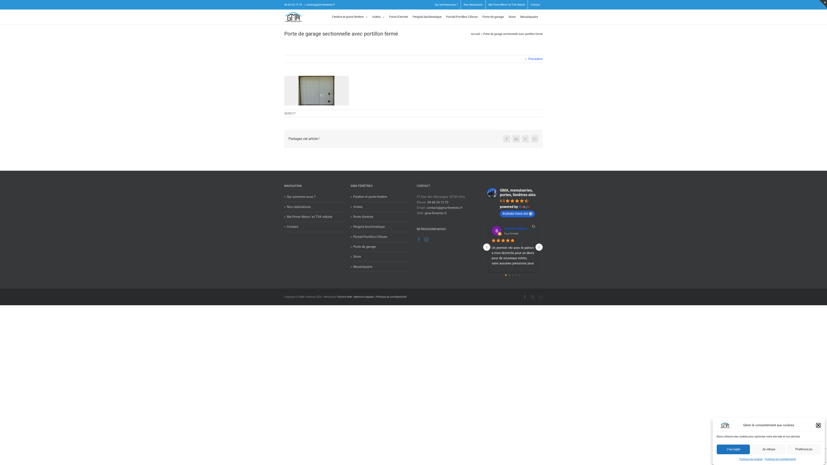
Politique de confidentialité (780, 459)
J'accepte (733, 449)
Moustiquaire (362, 267)
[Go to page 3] (516, 275)
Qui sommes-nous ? (301, 197)
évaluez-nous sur (515, 213)
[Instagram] (426, 239)
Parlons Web (344, 296)
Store (357, 257)
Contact (292, 227)
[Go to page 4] (519, 275)
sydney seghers (516, 228)
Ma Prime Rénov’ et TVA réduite (309, 217)
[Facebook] (419, 239)
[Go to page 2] (513, 275)
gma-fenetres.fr (436, 213)
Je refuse (768, 449)
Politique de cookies (751, 459)
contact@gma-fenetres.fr (320, 4)
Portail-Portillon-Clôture (370, 237)
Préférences (804, 449)
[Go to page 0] (506, 275)
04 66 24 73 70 (437, 202)
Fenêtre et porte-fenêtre (370, 197)
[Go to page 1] (509, 275)
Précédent (535, 59)
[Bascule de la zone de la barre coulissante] (823, 4)
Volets (358, 207)
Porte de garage (364, 247)
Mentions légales (364, 296)
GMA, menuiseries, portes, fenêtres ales (518, 192)
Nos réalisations (299, 207)
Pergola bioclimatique (369, 227)
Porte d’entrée (363, 217)
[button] (818, 425)
